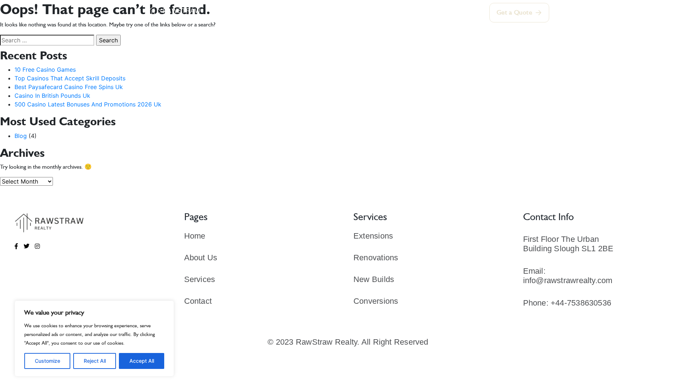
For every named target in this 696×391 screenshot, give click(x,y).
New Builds (373, 279)
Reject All (95, 361)
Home (256, 12)
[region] (94, 338)
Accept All (141, 361)
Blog (20, 135)
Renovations (375, 257)
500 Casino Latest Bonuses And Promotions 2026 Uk (87, 104)
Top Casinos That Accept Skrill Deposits (69, 78)
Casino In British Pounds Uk (52, 95)
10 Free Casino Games (45, 69)
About (286, 12)
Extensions (373, 235)
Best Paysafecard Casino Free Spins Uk (68, 87)
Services (320, 12)
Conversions (375, 301)
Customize (47, 361)
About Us (201, 257)
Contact (439, 12)
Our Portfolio (365, 12)
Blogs (406, 12)
